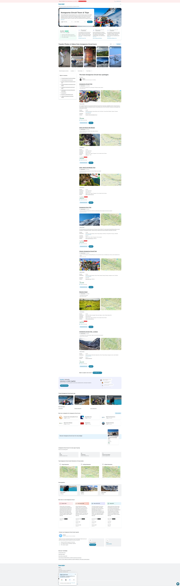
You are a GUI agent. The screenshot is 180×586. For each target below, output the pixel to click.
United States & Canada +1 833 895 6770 (64, 570)
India (86, 190)
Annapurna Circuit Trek (82, 38)
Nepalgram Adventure (89, 358)
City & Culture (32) (93, 408)
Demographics (63, 92)
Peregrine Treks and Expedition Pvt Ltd (91, 114)
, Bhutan (90, 190)
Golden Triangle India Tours (90, 194)
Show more (61, 515)
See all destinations (88, 112)
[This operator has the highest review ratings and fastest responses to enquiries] (95, 238)
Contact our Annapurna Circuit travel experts (67, 97)
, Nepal (88, 190)
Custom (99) (60, 408)
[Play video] (64, 56)
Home (59, 6)
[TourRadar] (61, 4)
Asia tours (61, 6)
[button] (100, 120)
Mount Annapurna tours (70, 6)
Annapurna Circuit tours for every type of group (68, 88)
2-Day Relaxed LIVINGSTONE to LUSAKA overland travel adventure (69, 557)
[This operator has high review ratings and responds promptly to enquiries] (90, 154)
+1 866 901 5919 (118, 1)
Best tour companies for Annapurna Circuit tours (68, 82)
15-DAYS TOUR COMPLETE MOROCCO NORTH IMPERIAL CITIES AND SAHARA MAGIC (73, 559)
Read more (62, 19)
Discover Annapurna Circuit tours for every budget (68, 85)
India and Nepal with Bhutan (97, 38)
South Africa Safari (61, 554)
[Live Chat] (177, 583)
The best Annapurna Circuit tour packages (68, 78)
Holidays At (87, 154)
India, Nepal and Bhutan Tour (112, 38)
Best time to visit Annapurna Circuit (67, 94)
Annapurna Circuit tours (76, 6)
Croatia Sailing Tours (61, 552)
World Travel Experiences (89, 238)
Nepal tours (64, 6)
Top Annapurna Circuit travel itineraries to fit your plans (68, 91)
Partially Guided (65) (77, 408)
